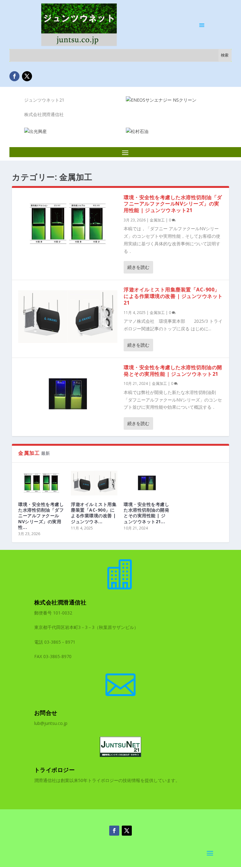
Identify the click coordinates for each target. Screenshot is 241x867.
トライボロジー (54, 770)
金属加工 (157, 220)
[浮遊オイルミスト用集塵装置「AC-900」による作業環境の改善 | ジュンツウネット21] (67, 316)
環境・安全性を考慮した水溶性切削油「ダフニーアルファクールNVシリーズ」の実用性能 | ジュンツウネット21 (173, 204)
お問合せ (45, 712)
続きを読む (138, 267)
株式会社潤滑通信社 (60, 602)
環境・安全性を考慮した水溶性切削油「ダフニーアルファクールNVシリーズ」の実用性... (41, 515)
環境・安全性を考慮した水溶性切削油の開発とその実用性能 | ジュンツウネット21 (173, 370)
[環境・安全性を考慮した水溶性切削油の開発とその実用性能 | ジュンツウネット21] (67, 393)
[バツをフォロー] (27, 76)
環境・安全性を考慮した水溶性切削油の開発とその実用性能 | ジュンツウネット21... (146, 512)
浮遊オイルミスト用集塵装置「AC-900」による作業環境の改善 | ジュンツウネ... (93, 512)
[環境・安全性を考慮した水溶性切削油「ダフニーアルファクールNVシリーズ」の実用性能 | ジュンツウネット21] (67, 223)
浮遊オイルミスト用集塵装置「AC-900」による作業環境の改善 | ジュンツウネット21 (173, 296)
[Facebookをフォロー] (14, 76)
